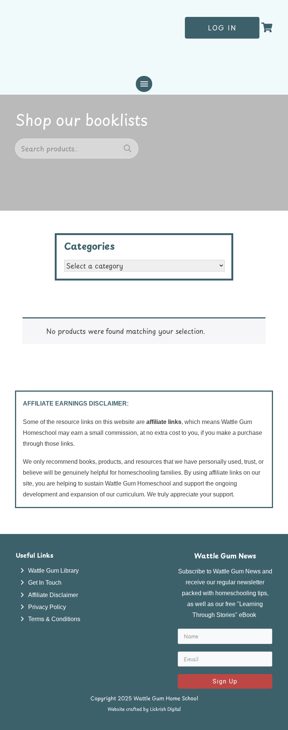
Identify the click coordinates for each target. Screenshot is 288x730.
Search (127, 148)
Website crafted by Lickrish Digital (144, 709)
